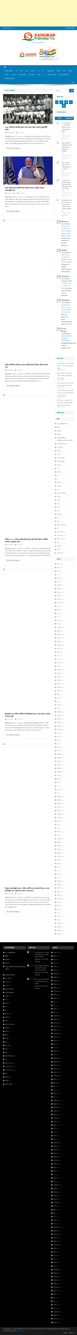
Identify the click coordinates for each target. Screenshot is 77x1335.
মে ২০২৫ (59, 617)
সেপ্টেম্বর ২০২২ (60, 729)
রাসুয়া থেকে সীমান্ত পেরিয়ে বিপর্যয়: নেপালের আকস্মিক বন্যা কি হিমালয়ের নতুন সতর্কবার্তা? (67, 147)
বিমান (58, 510)
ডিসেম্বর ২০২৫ (60, 592)
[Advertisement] (38, 13)
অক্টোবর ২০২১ (60, 768)
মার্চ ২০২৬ (59, 581)
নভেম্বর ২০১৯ (60, 849)
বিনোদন (58, 71)
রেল (38, 71)
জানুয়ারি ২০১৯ (60, 884)
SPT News (21, 132)
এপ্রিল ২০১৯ (60, 874)
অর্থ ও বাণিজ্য (32, 74)
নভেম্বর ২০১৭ (60, 934)
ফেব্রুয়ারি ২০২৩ (60, 712)
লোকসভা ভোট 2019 (63, 74)
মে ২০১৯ (59, 870)
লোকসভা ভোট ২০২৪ (61, 539)
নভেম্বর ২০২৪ (60, 638)
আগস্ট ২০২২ (60, 733)
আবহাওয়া (7, 74)
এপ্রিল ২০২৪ (60, 662)
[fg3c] (38, 53)
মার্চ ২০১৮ (59, 920)
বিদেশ (21, 71)
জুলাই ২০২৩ (59, 694)
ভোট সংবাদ (59, 514)
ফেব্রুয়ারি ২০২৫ (60, 627)
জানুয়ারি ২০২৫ (60, 631)
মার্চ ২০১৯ (59, 877)
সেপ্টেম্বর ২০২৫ (60, 602)
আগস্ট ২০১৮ (60, 902)
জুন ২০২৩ (59, 698)
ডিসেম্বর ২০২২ (60, 719)
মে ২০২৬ (59, 574)
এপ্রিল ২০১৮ (60, 916)
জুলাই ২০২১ (59, 779)
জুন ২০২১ (59, 782)
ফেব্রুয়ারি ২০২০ (60, 839)
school (59, 434)
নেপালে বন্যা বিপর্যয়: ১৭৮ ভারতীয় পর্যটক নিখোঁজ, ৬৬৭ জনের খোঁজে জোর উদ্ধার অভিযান (66, 127)
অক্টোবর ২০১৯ (60, 853)
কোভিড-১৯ (59, 465)
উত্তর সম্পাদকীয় (22, 74)
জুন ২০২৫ (59, 613)
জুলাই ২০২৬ (59, 567)
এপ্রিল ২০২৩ (60, 705)
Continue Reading (14, 148)
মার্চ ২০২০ (59, 835)
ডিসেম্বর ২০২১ (60, 761)
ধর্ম (43, 74)
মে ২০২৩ (59, 701)
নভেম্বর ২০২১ (60, 765)
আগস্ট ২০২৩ (60, 691)
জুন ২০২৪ (59, 655)
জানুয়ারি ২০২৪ (60, 673)
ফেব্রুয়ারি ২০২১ (60, 796)
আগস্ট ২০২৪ (60, 648)
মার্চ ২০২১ (59, 793)
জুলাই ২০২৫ (59, 610)
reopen (59, 431)
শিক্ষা (58, 542)
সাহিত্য (58, 549)
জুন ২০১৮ (59, 909)
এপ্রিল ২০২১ (60, 789)
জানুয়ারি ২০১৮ (60, 927)
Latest (59, 118)
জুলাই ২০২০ (59, 821)
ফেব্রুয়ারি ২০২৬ (60, 585)
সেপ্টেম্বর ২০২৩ (60, 687)
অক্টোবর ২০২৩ (60, 684)
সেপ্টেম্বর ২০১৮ (60, 898)
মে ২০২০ (59, 828)
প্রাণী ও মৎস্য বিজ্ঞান (51, 74)
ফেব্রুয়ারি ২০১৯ (60, 881)
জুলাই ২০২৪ (59, 652)
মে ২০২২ (59, 743)
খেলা (43, 71)
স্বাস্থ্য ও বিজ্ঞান (50, 71)
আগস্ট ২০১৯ (60, 860)
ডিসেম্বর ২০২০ (60, 803)
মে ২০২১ (59, 786)
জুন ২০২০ (59, 824)
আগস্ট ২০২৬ (60, 564)
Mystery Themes (19, 1330)
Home (65, 1333)
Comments (69, 118)
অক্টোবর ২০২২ (60, 726)
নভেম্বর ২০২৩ (60, 680)
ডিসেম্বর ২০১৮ (60, 888)
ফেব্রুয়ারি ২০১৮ (60, 923)
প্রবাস (39, 74)
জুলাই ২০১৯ (59, 863)
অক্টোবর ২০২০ (60, 810)
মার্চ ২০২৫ (59, 624)
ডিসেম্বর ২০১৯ (60, 846)
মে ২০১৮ (59, 913)
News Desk (19, 370)
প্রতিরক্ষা (59, 486)
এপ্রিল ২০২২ (60, 747)
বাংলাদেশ (33, 71)
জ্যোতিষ (58, 472)
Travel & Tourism (10, 78)
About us (71, 1333)
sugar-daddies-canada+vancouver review (64, 439)
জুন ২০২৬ (59, 571)
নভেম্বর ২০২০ (60, 807)
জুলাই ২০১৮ (59, 905)
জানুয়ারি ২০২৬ (60, 588)
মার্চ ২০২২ (59, 750)
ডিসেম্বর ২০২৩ (60, 676)
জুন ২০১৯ (59, 867)
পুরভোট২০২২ (60, 482)
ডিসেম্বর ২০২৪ (60, 634)
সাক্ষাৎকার (59, 546)
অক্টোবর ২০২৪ (60, 641)
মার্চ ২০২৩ (59, 708)
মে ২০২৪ (59, 659)
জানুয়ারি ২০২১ (60, 800)
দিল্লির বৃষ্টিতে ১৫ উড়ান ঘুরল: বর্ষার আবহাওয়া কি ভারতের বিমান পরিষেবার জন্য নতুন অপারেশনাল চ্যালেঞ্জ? (67, 204)
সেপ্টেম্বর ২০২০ (60, 814)
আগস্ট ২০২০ (60, 817)
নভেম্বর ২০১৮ (60, 891)
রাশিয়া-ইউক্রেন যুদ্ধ (61, 525)
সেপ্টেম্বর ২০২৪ (60, 645)
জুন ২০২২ (59, 740)
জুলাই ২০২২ (59, 736)
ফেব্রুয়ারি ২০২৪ (60, 669)
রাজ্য (27, 71)
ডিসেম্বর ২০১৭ (60, 930)
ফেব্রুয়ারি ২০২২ (60, 754)
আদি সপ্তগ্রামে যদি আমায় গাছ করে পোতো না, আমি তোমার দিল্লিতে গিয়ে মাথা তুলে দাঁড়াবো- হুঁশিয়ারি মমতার (66, 231)
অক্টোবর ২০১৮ (60, 895)
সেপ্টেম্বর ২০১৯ (60, 856)
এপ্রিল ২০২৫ (60, 620)
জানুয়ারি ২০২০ (60, 842)
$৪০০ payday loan (62, 423)
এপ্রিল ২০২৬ (60, 578)
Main (58, 427)
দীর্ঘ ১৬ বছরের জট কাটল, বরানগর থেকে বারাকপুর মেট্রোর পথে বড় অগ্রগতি (66, 166)
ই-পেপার (13, 74)
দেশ (16, 71)
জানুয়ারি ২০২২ (60, 758)
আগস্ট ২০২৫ (60, 606)
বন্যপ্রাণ (70, 71)
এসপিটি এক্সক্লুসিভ (9, 71)
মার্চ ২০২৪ (59, 666)
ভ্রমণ (64, 71)
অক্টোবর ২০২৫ (60, 599)
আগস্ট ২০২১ (60, 775)
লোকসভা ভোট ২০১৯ (61, 532)
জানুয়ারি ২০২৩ (60, 715)
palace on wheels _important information (66, 338)
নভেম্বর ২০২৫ (60, 595)
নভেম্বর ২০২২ (60, 722)
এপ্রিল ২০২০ (60, 831)
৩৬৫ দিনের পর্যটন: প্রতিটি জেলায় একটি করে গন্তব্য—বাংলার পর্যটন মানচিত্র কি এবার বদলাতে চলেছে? (67, 185)
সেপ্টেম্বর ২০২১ (60, 772)
